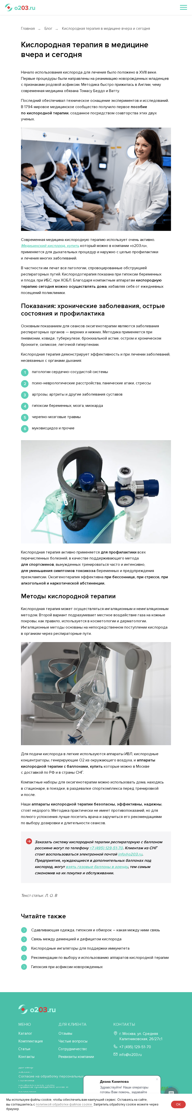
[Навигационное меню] (183, 7)
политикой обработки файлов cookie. (64, 1104)
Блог (48, 28)
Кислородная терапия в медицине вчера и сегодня (106, 28)
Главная (28, 28)
